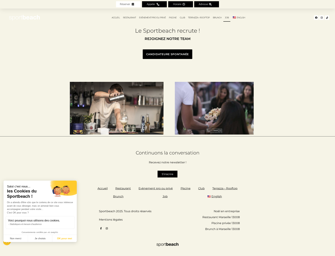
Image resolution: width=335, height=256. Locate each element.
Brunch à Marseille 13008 (222, 229)
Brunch (217, 17)
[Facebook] (316, 17)
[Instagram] (321, 17)
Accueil (116, 17)
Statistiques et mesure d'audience (26, 224)
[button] (154, 4)
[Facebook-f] (101, 228)
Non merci (15, 238)
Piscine (173, 17)
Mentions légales (111, 219)
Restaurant (129, 17)
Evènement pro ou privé (152, 17)
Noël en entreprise (227, 211)
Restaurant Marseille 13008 (221, 217)
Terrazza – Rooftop (199, 17)
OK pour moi (64, 238)
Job (227, 17)
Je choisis (40, 238)
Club (182, 17)
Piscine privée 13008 (225, 223)
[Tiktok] (327, 17)
